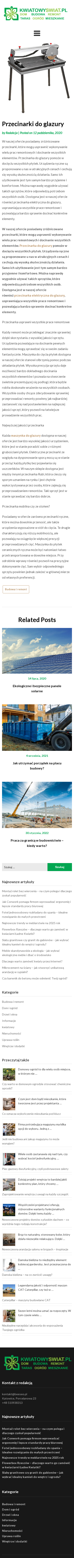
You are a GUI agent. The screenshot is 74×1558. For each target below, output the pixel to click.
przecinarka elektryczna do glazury (39, 295)
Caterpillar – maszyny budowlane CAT (26, 1300)
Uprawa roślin (10, 1039)
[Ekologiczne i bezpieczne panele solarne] (37, 649)
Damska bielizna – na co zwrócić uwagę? (27, 1274)
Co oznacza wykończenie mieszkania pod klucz (31, 1113)
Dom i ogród (9, 1008)
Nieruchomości (11, 1033)
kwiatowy (8, 1027)
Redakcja (12, 133)
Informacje (9, 1020)
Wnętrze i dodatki (13, 1046)
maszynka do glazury (26, 435)
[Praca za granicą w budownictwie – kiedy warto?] (37, 803)
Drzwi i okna (9, 1014)
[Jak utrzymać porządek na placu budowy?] (37, 726)
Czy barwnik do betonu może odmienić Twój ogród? (34, 978)
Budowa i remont (16, 589)
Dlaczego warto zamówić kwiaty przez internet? (32, 961)
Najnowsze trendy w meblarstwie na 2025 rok (31, 923)
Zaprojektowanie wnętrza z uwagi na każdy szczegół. (35, 1194)
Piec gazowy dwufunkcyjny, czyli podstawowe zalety (35, 1168)
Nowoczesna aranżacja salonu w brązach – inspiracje (35, 1249)
